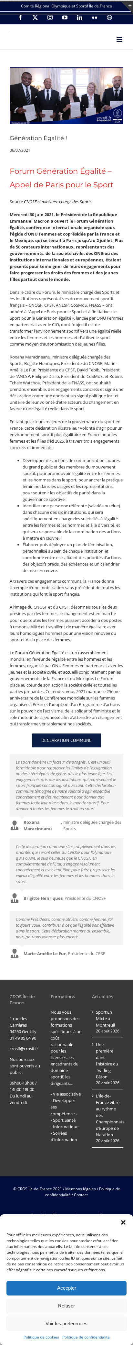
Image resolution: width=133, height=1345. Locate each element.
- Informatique (64, 1127)
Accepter (66, 1288)
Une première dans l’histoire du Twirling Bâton (107, 1061)
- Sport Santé (63, 1120)
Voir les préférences (66, 1323)
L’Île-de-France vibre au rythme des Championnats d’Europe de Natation (108, 1115)
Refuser (66, 1305)
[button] (123, 1222)
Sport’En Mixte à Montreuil (105, 1018)
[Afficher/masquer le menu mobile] (120, 39)
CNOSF (30, 201)
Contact (81, 1194)
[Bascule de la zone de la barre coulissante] (127, 8)
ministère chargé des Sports (67, 201)
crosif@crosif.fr (24, 1049)
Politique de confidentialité (86, 1337)
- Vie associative (66, 1094)
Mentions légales (80, 1189)
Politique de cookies (41, 1337)
